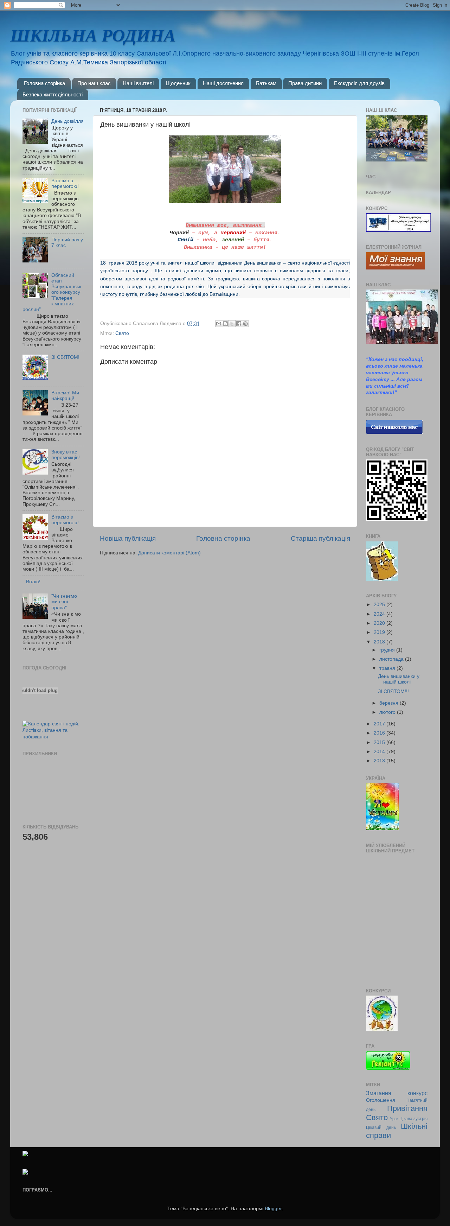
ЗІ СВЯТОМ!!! (393, 691)
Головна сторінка (44, 83)
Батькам (266, 83)
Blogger (273, 1208)
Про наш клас (94, 83)
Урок (394, 1119)
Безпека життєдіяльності (52, 94)
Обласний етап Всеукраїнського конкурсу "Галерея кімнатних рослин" (51, 292)
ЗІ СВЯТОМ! (65, 357)
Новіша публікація (128, 538)
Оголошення (380, 1100)
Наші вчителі (138, 83)
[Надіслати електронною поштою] (218, 323)
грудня (387, 650)
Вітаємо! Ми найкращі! (65, 395)
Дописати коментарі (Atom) (169, 552)
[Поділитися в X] (232, 323)
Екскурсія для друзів (359, 83)
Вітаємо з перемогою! (65, 183)
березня (389, 703)
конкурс (417, 1093)
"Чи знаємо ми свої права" (64, 601)
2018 (380, 641)
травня (388, 668)
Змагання (378, 1093)
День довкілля (67, 121)
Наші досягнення (223, 83)
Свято (122, 333)
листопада (392, 659)
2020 (380, 623)
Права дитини (305, 83)
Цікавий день (381, 1127)
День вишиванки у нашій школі (398, 679)
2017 (380, 723)
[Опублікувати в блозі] (225, 323)
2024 (380, 614)
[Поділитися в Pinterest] (245, 323)
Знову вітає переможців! (65, 454)
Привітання (407, 1108)
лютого (388, 712)
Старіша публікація (320, 538)
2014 (380, 751)
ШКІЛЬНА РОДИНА (92, 35)
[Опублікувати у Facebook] (238, 323)
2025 (380, 604)
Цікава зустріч (413, 1118)
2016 (380, 733)
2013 (380, 760)
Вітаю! (33, 581)
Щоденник (178, 83)
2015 (380, 742)
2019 (380, 632)
